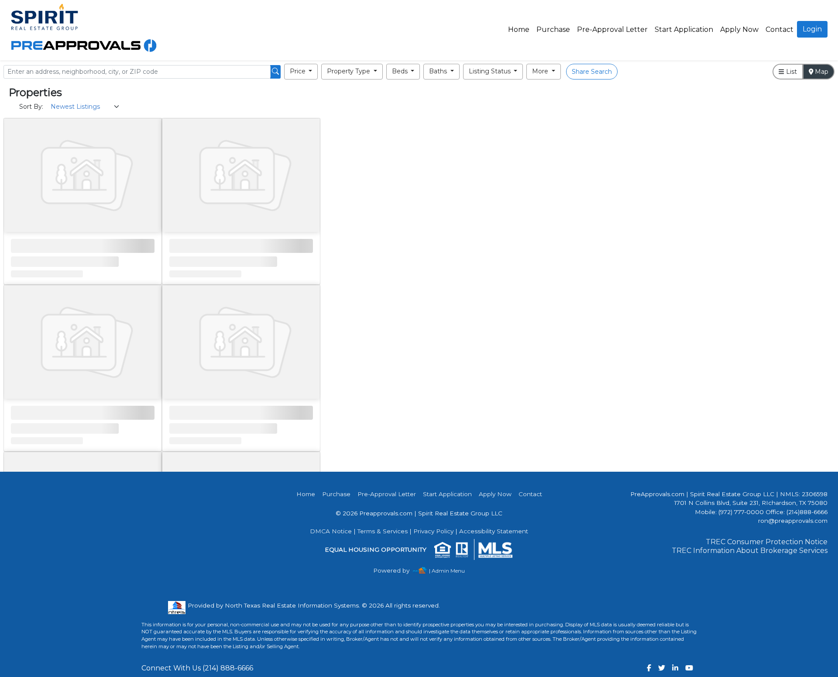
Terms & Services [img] (382, 531)
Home (518, 29)
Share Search (592, 72)
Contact (530, 493)
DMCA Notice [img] (331, 531)
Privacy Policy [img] (433, 531)
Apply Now (739, 29)
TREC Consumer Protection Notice (767, 542)
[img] (396, 571)
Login (812, 29)
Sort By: (31, 107)
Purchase (553, 29)
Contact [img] (779, 29)
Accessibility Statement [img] (493, 531)
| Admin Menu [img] (447, 570)
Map (820, 72)
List (790, 72)
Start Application (684, 29)
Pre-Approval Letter (612, 29)
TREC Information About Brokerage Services (750, 550)
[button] (301, 71)
